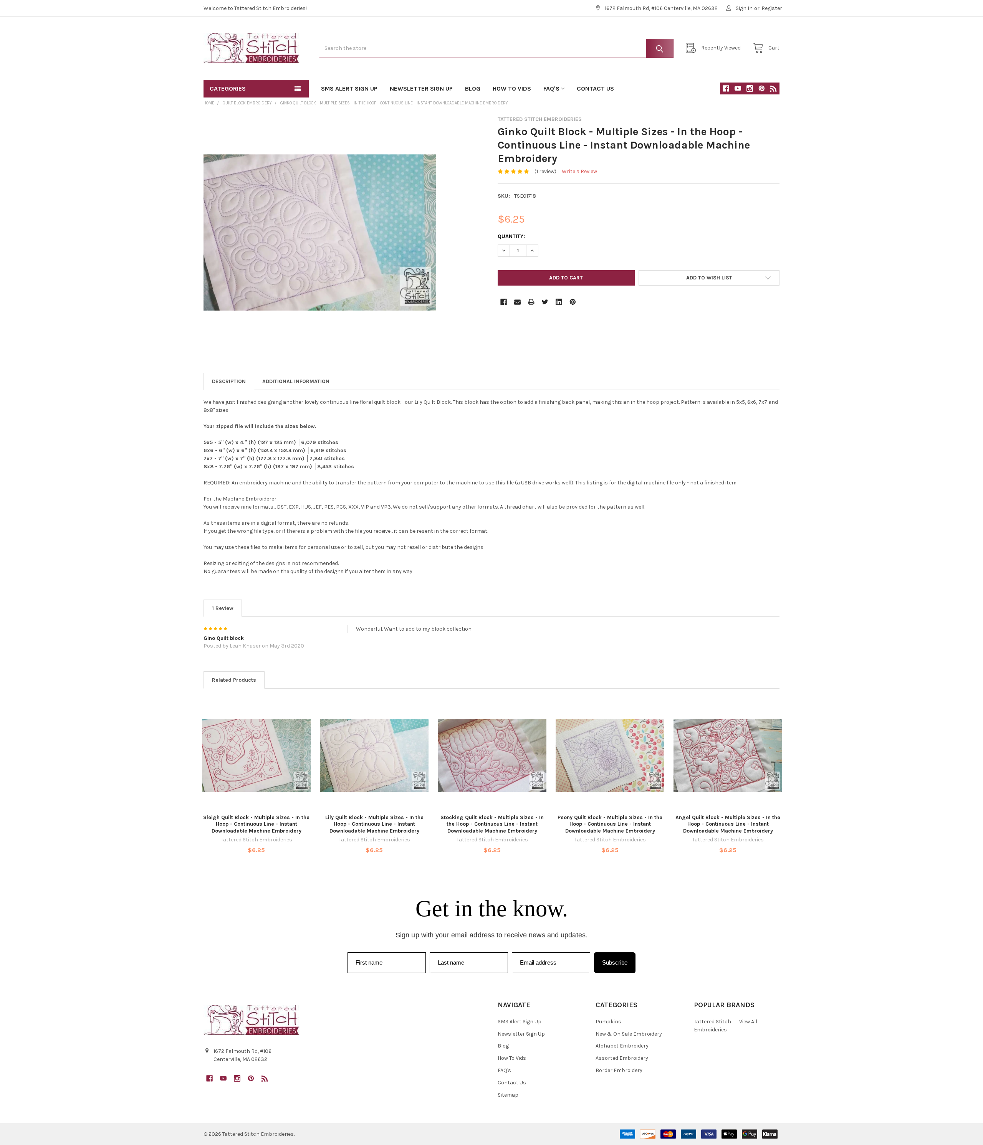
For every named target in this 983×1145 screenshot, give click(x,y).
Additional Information (295, 381)
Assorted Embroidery (622, 1058)
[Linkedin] (559, 302)
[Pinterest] (762, 88)
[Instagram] (750, 88)
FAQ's (551, 88)
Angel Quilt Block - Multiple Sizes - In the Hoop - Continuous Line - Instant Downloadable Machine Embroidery (727, 824)
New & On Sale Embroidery (629, 1034)
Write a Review (579, 171)
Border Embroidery (619, 1070)
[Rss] (773, 88)
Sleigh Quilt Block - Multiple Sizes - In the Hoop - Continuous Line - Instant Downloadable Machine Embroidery (256, 824)
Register (771, 8)
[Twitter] (545, 302)
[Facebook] (726, 88)
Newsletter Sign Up (421, 88)
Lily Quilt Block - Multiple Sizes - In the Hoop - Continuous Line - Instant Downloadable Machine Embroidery (374, 824)
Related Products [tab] (234, 680)
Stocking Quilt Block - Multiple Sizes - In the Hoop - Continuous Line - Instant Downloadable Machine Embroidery (492, 824)
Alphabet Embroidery (622, 1046)
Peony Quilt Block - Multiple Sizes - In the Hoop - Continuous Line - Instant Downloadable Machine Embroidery (610, 824)
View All (748, 1021)
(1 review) (545, 171)
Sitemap (508, 1095)
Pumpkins (608, 1021)
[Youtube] (738, 88)
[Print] (531, 302)
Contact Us (595, 88)
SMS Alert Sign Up (349, 88)
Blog (472, 88)
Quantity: (511, 236)
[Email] (517, 302)
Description (229, 381)
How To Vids (512, 88)
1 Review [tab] (222, 608)
